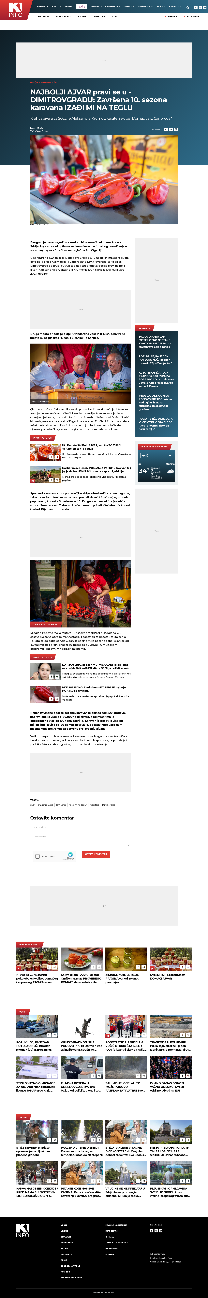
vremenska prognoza (154, 446)
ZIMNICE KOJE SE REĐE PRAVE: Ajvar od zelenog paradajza (122, 978)
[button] (143, 455)
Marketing (111, 1248)
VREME (68, 6)
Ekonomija (111, 6)
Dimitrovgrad (108, 805)
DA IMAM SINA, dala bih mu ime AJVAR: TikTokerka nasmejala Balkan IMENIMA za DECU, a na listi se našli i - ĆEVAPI (96, 666)
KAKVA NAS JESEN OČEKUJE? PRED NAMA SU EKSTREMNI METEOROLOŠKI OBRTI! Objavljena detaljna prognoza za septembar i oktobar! (37, 1192)
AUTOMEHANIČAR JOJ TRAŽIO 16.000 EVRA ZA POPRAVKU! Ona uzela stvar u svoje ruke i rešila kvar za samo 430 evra (156, 379)
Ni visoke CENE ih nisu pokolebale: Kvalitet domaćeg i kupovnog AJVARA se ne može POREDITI (37, 978)
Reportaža (43, 17)
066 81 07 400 (160, 1254)
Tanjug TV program (116, 1242)
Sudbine (82, 17)
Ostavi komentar (96, 854)
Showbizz (144, 6)
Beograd (156, 455)
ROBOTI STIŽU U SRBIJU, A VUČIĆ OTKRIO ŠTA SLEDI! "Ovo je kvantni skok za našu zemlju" (156, 424)
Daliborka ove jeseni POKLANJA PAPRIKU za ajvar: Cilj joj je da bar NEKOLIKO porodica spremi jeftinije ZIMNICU (96, 469)
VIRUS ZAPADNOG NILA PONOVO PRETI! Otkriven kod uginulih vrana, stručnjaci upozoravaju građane (155, 402)
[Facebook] (196, 7)
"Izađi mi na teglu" (78, 805)
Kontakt (110, 1254)
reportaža (94, 805)
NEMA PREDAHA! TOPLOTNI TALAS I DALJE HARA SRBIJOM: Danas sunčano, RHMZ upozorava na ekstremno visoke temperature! (170, 1151)
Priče (159, 6)
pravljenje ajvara (45, 805)
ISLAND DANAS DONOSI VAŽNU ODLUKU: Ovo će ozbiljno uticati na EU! (167, 1086)
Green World (63, 17)
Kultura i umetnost (72, 1277)
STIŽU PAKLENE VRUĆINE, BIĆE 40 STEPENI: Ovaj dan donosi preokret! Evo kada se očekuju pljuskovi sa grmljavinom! (125, 1151)
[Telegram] (176, 129)
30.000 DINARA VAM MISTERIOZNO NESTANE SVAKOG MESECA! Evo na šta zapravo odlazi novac (155, 342)
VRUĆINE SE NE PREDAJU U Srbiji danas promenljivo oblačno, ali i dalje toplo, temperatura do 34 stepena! (125, 1192)
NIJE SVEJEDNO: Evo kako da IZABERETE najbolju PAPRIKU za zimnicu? (94, 689)
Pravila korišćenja (116, 1225)
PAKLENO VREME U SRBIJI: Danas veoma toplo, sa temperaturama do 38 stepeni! (82, 1151)
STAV (114, 17)
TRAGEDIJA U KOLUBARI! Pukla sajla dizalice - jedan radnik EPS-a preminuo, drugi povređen (170, 1046)
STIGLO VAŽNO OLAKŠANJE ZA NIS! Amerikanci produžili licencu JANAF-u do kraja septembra (35, 1086)
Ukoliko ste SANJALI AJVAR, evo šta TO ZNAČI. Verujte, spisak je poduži (92, 447)
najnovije (43, 6)
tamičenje (61, 805)
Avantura (99, 17)
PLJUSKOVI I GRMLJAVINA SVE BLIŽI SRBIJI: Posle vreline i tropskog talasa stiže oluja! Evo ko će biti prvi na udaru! (170, 1192)
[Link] (171, 129)
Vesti (55, 6)
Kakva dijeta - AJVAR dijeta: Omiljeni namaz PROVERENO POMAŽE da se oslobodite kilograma (81, 978)
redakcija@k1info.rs (164, 1258)
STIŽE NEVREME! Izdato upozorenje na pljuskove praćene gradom (33, 1151)
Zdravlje (96, 6)
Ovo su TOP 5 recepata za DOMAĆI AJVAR (167, 976)
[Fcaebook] (166, 129)
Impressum (111, 1231)
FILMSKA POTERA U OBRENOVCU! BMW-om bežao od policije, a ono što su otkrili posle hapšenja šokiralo (81, 1086)
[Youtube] (205, 7)
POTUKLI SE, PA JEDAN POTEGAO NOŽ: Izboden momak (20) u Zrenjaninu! (155, 360)
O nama (109, 1237)
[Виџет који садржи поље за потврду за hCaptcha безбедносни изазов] (54, 856)
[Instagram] (200, 7)
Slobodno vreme (71, 1266)
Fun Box (174, 6)
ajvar (32, 805)
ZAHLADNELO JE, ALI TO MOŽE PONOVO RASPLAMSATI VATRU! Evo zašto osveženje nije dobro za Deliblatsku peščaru (125, 1086)
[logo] (37, 1254)
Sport (128, 6)
